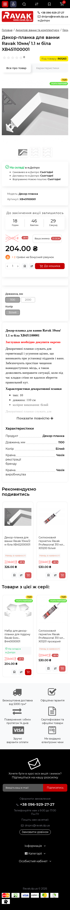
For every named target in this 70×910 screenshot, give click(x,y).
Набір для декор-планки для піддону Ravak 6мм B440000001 (17, 636)
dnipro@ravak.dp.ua (37, 825)
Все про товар (16, 68)
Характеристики (47, 68)
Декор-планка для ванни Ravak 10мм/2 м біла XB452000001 (17, 541)
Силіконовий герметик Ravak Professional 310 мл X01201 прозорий (51, 636)
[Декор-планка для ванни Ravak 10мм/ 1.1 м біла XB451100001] (35, 111)
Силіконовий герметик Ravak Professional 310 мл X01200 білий (51, 543)
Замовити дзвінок (35, 832)
